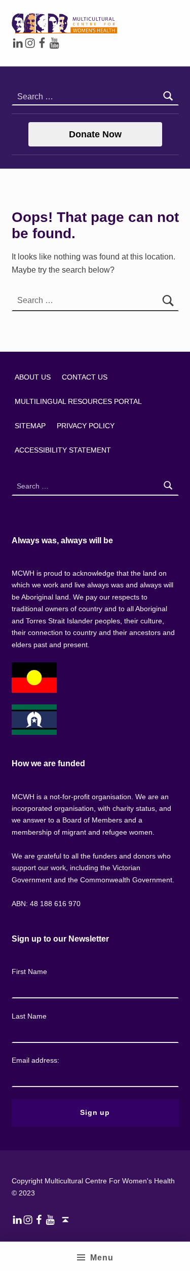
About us (33, 377)
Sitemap (30, 426)
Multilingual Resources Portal (78, 401)
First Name (29, 971)
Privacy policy (86, 426)
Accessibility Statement (63, 450)
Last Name (29, 1016)
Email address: (35, 1060)
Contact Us (84, 377)
